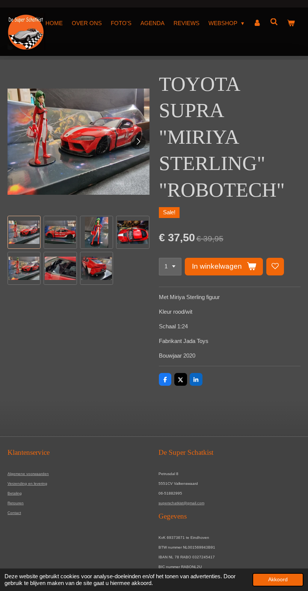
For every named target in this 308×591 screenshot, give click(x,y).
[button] (24, 232)
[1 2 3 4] (170, 266)
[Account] (257, 23)
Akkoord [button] (278, 579)
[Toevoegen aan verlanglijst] (275, 266)
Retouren (16, 503)
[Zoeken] (274, 22)
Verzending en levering (27, 483)
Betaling (15, 493)
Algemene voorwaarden (28, 474)
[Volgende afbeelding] (138, 141)
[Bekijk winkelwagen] (290, 23)
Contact (14, 513)
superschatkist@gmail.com (181, 503)
